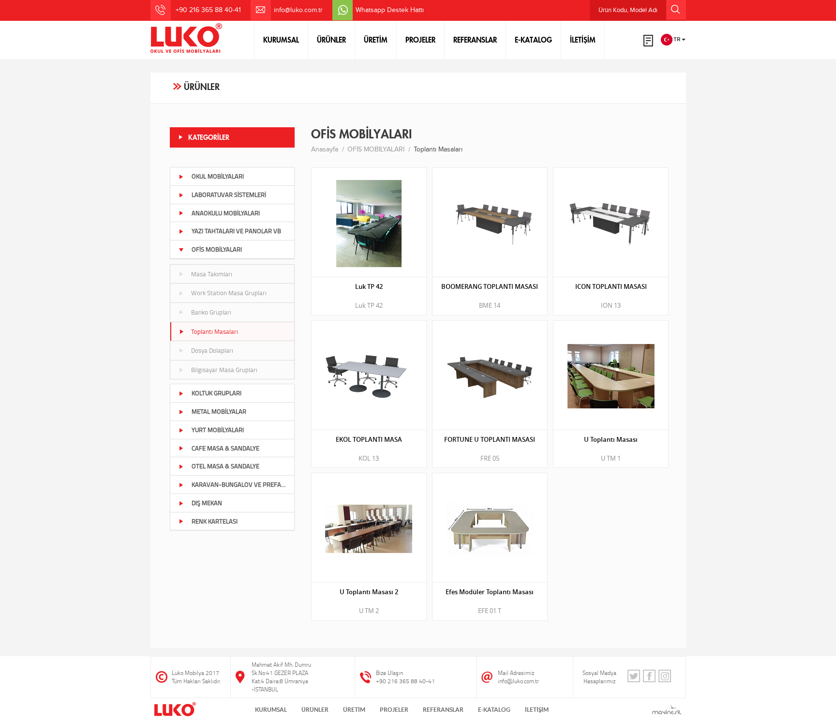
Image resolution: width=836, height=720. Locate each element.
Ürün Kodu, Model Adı (627, 10)
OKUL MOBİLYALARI (218, 176)
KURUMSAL (281, 40)
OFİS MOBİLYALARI (217, 249)
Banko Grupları (211, 312)
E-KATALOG (533, 40)
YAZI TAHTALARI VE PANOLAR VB (236, 230)
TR (677, 39)
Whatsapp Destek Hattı (390, 10)
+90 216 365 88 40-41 (405, 681)
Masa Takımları (211, 274)
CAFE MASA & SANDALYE (225, 448)
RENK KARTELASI (215, 521)
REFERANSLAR (475, 40)
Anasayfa (324, 149)
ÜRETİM (376, 40)
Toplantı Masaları (214, 331)
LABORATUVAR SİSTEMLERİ (229, 194)
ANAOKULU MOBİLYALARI (226, 213)
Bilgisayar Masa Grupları (224, 369)
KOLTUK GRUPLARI (216, 393)
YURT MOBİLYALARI (218, 429)
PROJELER (420, 40)
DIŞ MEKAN (207, 502)
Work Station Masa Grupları (229, 292)
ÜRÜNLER (331, 40)
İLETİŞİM (583, 40)
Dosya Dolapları (212, 350)
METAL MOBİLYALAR (219, 411)
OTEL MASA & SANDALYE (225, 466)
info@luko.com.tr (298, 10)
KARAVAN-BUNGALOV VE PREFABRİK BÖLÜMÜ (243, 484)
